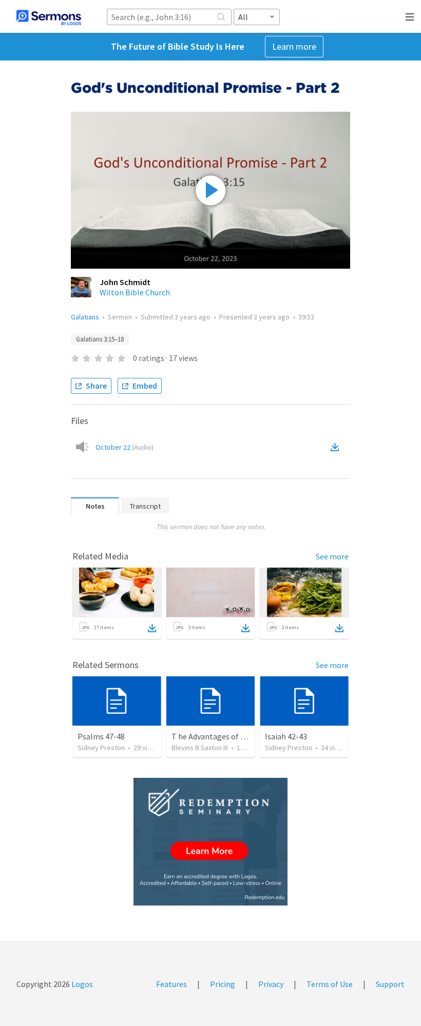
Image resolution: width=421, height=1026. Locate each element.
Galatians (85, 316)
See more (332, 556)
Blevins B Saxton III (199, 747)
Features (171, 984)
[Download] (152, 628)
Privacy (270, 984)
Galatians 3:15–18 (100, 339)
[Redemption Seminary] (210, 842)
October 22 (124, 447)
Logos (81, 984)
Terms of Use (330, 984)
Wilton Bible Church (135, 292)
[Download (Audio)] (337, 447)
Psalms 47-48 (101, 736)
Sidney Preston (101, 747)
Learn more (294, 46)
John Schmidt (125, 282)
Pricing (222, 984)
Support (390, 984)
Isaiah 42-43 (286, 736)
